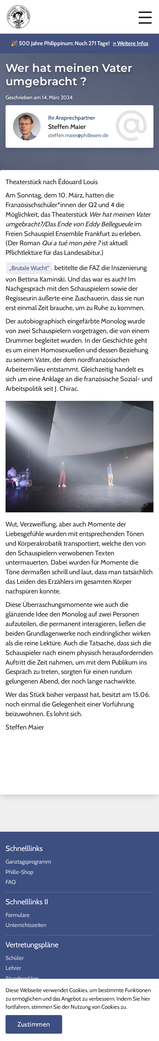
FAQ (11, 882)
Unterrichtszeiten (26, 925)
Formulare (18, 915)
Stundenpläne (22, 978)
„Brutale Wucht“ (29, 268)
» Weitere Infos (130, 43)
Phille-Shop (19, 872)
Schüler (15, 958)
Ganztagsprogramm (28, 861)
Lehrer (13, 968)
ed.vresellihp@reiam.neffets (78, 135)
